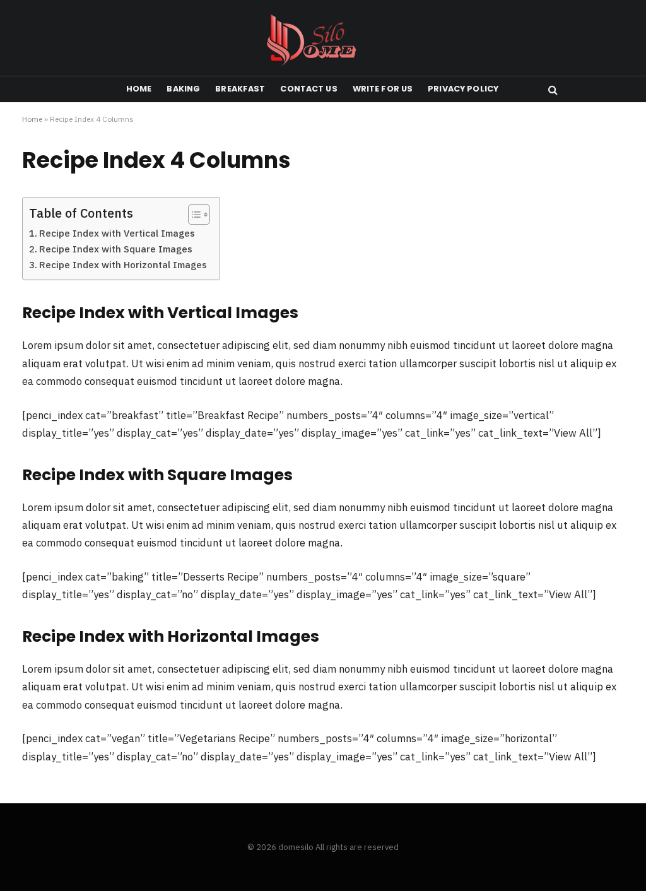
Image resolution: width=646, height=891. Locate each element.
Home (139, 88)
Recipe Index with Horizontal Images (123, 265)
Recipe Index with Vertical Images (117, 233)
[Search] (552, 89)
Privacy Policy (463, 88)
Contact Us (308, 88)
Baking (183, 88)
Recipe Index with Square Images (115, 249)
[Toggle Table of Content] (193, 214)
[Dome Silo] (323, 38)
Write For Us (383, 88)
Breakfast (240, 88)
